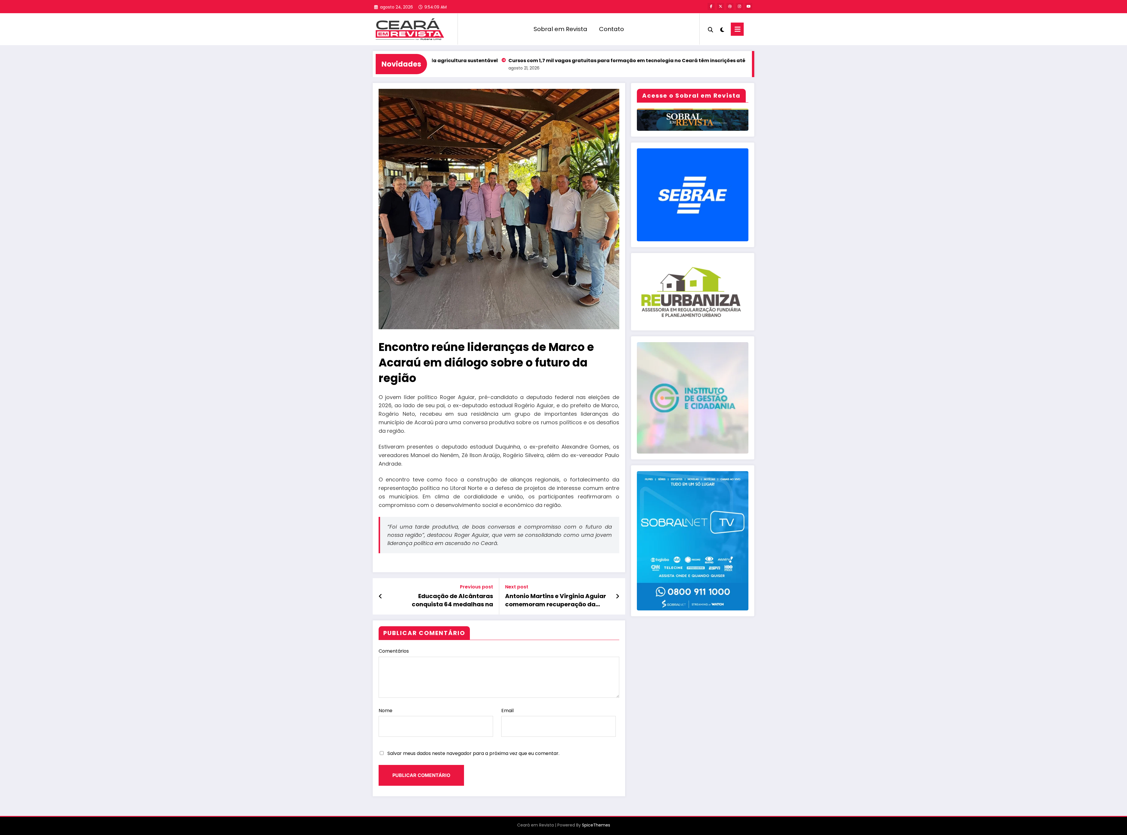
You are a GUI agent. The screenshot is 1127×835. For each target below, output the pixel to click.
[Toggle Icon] (737, 29)
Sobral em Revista (560, 29)
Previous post (476, 587)
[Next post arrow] (617, 596)
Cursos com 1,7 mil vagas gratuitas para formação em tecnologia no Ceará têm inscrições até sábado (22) (579, 60)
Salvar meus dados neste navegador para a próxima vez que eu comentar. (473, 753)
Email (507, 710)
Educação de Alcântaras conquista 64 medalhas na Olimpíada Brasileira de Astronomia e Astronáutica (451, 600)
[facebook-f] (711, 6)
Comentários (394, 651)
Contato (611, 29)
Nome (385, 710)
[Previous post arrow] (380, 596)
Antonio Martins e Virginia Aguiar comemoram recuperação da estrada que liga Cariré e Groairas (557, 600)
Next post (516, 587)
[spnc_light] (722, 29)
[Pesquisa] (711, 29)
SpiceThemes (596, 825)
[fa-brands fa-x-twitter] (720, 6)
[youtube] (748, 6)
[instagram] (739, 6)
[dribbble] (729, 6)
